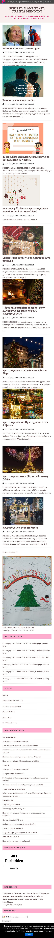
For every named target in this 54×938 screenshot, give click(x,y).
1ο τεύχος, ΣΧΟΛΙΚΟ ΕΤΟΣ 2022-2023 (18, 678)
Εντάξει (28, 934)
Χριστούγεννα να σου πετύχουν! (16, 841)
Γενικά (5, 695)
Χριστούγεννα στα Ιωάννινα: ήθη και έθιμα (25, 372)
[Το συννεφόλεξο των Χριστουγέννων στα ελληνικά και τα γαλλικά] (21, 204)
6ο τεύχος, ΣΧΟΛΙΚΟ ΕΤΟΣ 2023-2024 (18, 643)
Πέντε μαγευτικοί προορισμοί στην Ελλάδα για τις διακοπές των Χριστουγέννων (24, 310)
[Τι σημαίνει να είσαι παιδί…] (23, 95)
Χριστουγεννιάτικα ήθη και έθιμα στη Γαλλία (25, 477)
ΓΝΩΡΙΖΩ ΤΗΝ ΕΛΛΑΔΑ (13, 700)
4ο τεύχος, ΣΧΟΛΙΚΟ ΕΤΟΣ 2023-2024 (18, 657)
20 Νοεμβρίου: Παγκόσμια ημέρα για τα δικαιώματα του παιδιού (26, 158)
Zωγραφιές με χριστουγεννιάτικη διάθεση (20, 832)
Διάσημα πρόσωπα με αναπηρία (16, 741)
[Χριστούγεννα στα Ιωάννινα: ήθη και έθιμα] (23, 366)
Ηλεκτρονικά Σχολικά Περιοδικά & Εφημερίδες (25, 2)
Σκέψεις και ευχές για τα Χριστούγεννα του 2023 (26, 259)
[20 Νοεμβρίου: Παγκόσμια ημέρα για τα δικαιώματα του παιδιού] (23, 152)
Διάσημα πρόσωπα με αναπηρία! (21, 48)
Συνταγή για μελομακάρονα (14, 808)
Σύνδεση (48, 2)
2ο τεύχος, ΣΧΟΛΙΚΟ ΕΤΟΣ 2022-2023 (18, 671)
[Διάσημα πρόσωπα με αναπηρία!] (22, 44)
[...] (24, 65)
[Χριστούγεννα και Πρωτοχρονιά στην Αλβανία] (23, 418)
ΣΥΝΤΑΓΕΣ (7, 717)
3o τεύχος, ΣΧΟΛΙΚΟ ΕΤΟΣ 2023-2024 (19, 52)
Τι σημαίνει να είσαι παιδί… (19, 100)
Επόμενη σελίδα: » (10, 552)
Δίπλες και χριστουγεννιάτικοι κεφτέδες (19, 824)
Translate (7, 921)
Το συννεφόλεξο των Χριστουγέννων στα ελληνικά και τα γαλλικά (25, 210)
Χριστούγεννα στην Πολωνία (20, 527)
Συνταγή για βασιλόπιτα (13, 820)
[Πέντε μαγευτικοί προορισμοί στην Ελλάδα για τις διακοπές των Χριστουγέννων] (23, 303)
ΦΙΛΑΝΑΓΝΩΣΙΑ (9, 722)
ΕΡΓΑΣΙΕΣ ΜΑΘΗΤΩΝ (12, 706)
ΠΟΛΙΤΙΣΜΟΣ (9, 711)
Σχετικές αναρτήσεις (13, 904)
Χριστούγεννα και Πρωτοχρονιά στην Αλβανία (25, 423)
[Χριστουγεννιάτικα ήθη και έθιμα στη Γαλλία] (23, 472)
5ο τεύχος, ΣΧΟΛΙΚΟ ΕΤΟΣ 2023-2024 (18, 650)
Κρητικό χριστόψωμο (11, 804)
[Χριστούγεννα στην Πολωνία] (23, 523)
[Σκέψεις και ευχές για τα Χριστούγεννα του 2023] (23, 253)
